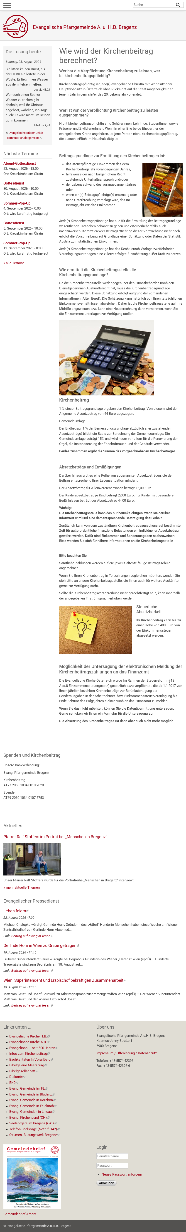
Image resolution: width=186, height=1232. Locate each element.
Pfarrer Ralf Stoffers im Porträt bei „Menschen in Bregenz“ (55, 836)
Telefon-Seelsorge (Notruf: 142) (34, 1129)
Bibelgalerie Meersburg (28, 1065)
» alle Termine (13, 263)
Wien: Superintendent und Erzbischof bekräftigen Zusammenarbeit (64, 980)
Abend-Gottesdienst (19, 163)
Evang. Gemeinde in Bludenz (31, 1094)
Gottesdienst (13, 183)
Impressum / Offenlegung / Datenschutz (126, 1053)
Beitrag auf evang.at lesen (32, 936)
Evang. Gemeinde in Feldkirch (32, 1106)
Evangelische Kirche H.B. (29, 1036)
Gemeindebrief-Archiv (19, 1214)
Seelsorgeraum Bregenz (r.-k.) (32, 1123)
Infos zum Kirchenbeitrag (29, 1054)
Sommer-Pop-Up (16, 203)
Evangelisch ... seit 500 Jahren (33, 1048)
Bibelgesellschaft (23, 1071)
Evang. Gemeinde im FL (28, 1088)
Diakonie (17, 1077)
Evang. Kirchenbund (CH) (29, 1118)
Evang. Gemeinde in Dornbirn (32, 1100)
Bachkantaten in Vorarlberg (31, 1059)
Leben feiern (16, 910)
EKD (13, 1083)
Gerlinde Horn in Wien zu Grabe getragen (41, 945)
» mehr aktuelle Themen (21, 887)
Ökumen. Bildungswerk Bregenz (34, 1135)
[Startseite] (18, 26)
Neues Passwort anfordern (122, 1174)
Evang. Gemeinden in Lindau (31, 1112)
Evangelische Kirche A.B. (29, 1042)
